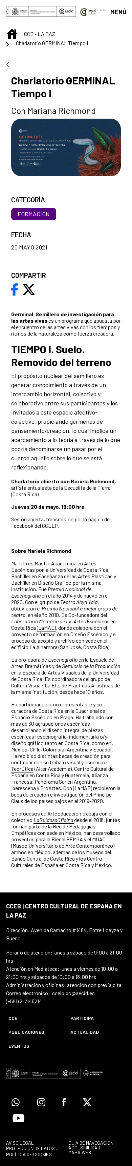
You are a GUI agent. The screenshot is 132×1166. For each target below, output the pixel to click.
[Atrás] (7, 65)
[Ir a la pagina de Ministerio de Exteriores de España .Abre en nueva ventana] (31, 11)
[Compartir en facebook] (14, 289)
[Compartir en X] (29, 289)
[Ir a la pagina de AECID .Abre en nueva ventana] (66, 11)
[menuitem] (33, 1018)
